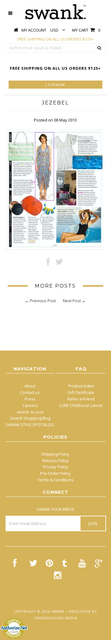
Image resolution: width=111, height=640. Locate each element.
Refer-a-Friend (81, 399)
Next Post (72, 300)
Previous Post (43, 300)
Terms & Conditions (55, 480)
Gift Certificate (81, 392)
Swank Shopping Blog (30, 418)
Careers (30, 405)
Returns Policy (55, 460)
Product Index (81, 386)
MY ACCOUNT (34, 30)
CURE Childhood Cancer (81, 405)
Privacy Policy (55, 467)
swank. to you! (30, 412)
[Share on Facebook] (48, 263)
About (29, 386)
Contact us (30, 392)
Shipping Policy (55, 454)
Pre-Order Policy (55, 473)
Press (30, 399)
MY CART (86, 30)
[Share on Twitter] (59, 263)
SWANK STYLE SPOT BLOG (30, 424)
